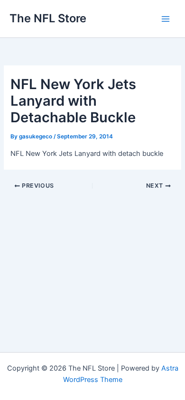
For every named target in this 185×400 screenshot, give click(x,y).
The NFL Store (47, 18)
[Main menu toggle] (166, 19)
